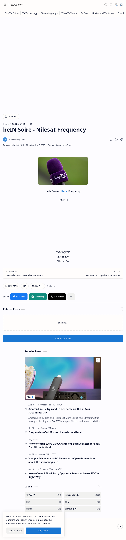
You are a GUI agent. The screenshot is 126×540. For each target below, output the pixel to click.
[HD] (25, 286)
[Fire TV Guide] (12, 13)
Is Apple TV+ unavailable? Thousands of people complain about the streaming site (61, 460)
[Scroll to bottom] (120, 526)
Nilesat (64, 191)
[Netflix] (43, 509)
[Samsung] (45, 469)
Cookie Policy (15, 530)
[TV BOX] (84, 13)
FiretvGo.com (15, 4)
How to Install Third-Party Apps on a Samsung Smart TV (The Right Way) (63, 475)
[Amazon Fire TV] (47, 404)
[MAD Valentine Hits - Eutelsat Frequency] (33, 273)
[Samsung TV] (55, 469)
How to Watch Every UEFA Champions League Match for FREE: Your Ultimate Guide (64, 445)
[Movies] (52, 428)
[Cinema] (44, 428)
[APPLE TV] (51, 454)
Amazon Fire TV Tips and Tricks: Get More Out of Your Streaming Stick (59, 410)
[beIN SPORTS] (11, 286)
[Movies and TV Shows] (103, 13)
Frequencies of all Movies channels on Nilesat (55, 432)
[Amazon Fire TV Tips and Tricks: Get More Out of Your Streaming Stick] (63, 378)
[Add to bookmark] (98, 360)
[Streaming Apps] (49, 13)
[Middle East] (37, 286)
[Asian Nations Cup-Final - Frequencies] (93, 273)
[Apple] (43, 454)
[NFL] (82, 502)
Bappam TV (117, 533)
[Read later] (111, 139)
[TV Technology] (30, 13)
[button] (4, 4)
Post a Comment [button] (63, 338)
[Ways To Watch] (69, 13)
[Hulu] (43, 502)
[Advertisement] (63, 41)
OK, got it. (43, 530)
